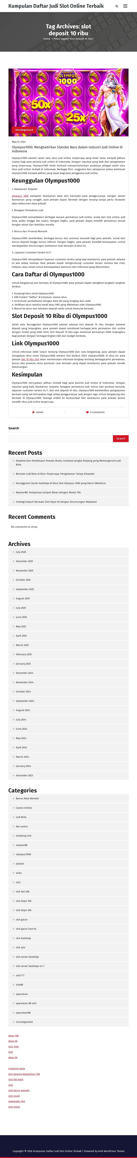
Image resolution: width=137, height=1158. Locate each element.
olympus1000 (23, 854)
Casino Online (24, 807)
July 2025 (21, 607)
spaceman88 (23, 1012)
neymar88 (21, 845)
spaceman (22, 994)
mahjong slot (23, 835)
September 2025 (25, 589)
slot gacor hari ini (26, 928)
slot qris (20, 947)
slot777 (20, 975)
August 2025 (23, 598)
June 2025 (21, 617)
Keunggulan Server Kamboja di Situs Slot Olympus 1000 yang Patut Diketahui (61, 483)
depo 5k (12, 1041)
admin (39, 412)
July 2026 (21, 551)
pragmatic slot (16, 1101)
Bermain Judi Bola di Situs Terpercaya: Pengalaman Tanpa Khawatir (55, 473)
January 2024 (23, 766)
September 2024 (25, 700)
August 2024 (23, 710)
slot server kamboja (27, 956)
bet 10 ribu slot (30, 359)
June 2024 (21, 728)
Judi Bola (21, 817)
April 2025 (21, 635)
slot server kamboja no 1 (30, 966)
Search (13, 428)
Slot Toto (13, 1046)
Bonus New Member (27, 798)
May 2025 (21, 626)
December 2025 (24, 561)
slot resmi (14, 1095)
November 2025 (24, 570)
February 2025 (24, 654)
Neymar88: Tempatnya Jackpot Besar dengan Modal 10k (48, 492)
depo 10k (13, 1035)
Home (46, 38)
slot (18, 882)
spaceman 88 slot (26, 1003)
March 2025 (22, 645)
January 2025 (23, 663)
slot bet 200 (22, 891)
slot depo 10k (23, 900)
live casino (22, 826)
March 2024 (22, 756)
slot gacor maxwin (19, 1090)
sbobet (20, 863)
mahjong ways (16, 1068)
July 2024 (21, 719)
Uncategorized (24, 129)
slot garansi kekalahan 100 (24, 1074)
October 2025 (23, 579)
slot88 (19, 984)
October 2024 (23, 691)
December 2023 (24, 775)
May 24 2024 (19, 141)
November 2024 (25, 682)
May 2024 (21, 738)
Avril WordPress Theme (111, 1151)
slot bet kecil (15, 1079)
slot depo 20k (23, 910)
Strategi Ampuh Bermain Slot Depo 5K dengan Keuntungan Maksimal (56, 501)
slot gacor (22, 919)
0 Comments (97, 412)
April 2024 (21, 747)
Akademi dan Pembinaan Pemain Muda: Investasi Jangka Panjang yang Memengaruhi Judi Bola (68, 462)
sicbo (19, 872)
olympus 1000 (20, 195)
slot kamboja (23, 938)
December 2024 (24, 672)
